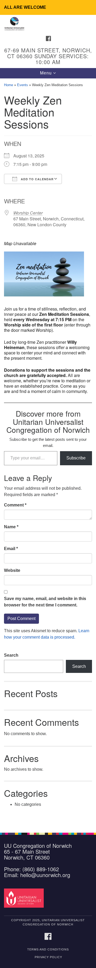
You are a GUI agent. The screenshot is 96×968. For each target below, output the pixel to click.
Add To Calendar (37, 179)
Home (8, 85)
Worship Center (28, 213)
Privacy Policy (48, 957)
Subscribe (76, 458)
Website (12, 570)
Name (11, 527)
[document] (48, 452)
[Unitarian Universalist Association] (24, 898)
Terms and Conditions (48, 949)
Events (22, 85)
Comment (15, 505)
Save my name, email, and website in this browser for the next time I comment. (45, 601)
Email (11, 548)
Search (11, 655)
